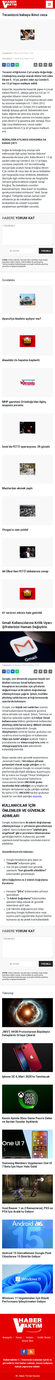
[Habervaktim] (9, 4)
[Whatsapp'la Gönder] (17, 65)
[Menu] (49, 4)
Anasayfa (7, 1337)
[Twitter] (8, 65)
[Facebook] (4, 65)
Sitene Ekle (27, 1341)
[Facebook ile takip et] (24, 1352)
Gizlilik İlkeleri (44, 1337)
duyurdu (37, 796)
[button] (40, 65)
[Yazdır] (35, 65)
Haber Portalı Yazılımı (29, 1376)
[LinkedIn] (13, 65)
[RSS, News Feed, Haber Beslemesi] (31, 1352)
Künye (19, 1337)
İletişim (29, 1337)
